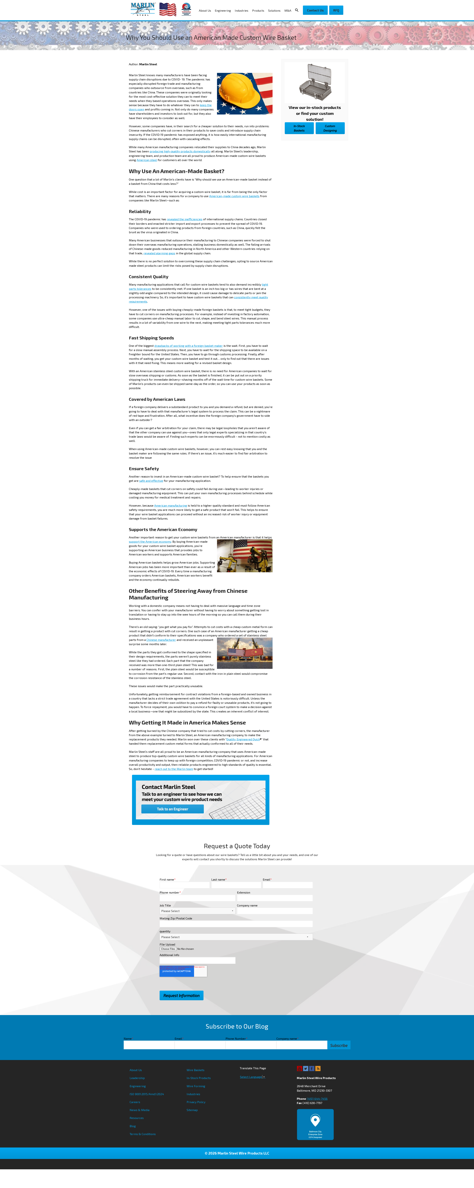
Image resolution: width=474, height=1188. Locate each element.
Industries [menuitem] (241, 10)
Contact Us (315, 10)
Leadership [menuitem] (137, 1078)
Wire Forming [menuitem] (196, 1086)
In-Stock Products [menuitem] (199, 1078)
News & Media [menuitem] (139, 1110)
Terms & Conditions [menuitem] (143, 1134)
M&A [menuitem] (287, 10)
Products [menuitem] (258, 10)
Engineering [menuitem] (223, 10)
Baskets (299, 128)
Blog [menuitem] (133, 1126)
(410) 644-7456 (317, 1098)
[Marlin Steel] (145, 9)
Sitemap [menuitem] (192, 1110)
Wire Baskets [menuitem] (195, 1070)
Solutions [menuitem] (274, 10)
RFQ (336, 10)
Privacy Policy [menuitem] (196, 1102)
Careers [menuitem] (135, 1102)
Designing (330, 128)
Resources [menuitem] (137, 1118)
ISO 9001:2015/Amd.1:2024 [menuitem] (147, 1094)
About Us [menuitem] (205, 10)
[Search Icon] (298, 10)
